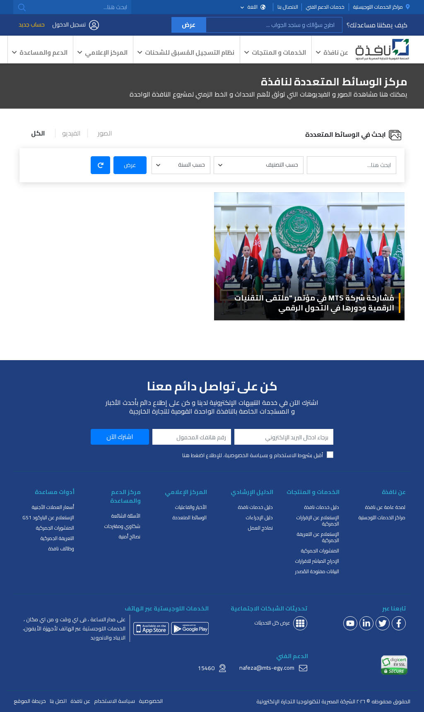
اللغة (253, 7)
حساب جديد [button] (32, 24)
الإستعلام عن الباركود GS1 (48, 517)
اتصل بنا (58, 701)
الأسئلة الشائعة (125, 516)
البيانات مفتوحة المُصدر (317, 571)
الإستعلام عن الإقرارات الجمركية (317, 520)
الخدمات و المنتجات (279, 52)
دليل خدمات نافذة (321, 507)
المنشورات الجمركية (320, 550)
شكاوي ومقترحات (122, 526)
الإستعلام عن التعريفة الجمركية (318, 537)
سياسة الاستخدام (114, 701)
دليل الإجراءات (259, 517)
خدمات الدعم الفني (325, 7)
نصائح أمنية (129, 536)
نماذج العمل (260, 528)
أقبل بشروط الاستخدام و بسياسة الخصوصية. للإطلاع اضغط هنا (252, 455)
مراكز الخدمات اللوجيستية (378, 7)
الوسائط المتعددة (190, 517)
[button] (21, 7)
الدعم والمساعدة (43, 52)
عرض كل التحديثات (272, 622)
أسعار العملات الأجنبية (53, 507)
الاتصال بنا (287, 7)
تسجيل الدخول (69, 24)
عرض (188, 25)
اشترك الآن (119, 437)
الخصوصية (151, 701)
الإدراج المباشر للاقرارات (317, 561)
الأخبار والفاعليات (191, 507)
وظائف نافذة (61, 548)
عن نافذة (335, 52)
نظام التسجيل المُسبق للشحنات (189, 52)
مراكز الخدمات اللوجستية (382, 517)
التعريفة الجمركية (57, 538)
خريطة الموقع (30, 701)
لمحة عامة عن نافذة (385, 507)
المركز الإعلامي (106, 52)
